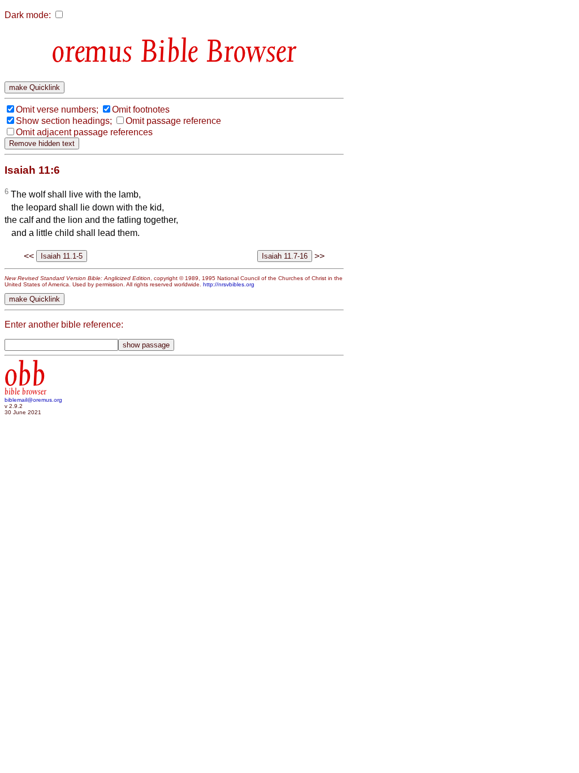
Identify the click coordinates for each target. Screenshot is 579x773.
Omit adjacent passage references (84, 132)
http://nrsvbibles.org (228, 284)
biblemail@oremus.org (33, 400)
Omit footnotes (141, 109)
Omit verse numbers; (57, 109)
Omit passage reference (173, 121)
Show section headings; (64, 121)
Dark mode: (28, 15)
